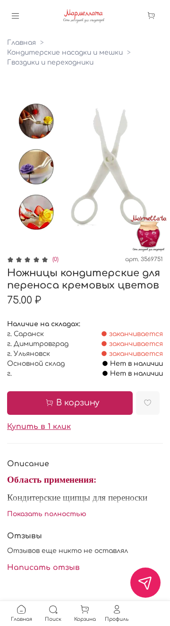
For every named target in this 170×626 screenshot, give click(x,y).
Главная (21, 42)
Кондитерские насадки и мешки (65, 52)
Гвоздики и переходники (50, 62)
